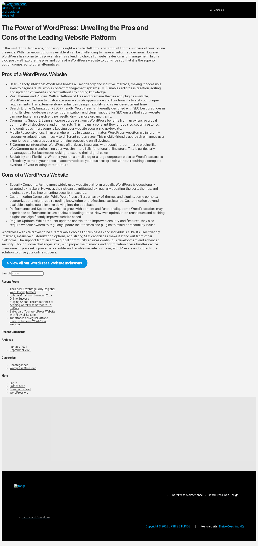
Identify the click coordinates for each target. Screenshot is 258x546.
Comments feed (20, 389)
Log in (13, 382)
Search (6, 273)
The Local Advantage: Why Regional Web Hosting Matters (32, 290)
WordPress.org (19, 392)
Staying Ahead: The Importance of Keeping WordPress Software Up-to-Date (31, 305)
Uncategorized (19, 365)
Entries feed (17, 386)
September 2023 (20, 350)
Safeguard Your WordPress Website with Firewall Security (32, 313)
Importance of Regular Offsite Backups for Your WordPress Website (29, 321)
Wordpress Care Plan (23, 368)
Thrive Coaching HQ (231, 526)
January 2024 (18, 346)
